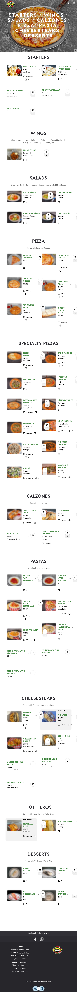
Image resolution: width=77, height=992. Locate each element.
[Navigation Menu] (74, 3)
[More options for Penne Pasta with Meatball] (32, 672)
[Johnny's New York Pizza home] (11, 4)
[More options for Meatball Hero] (43, 823)
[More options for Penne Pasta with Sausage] (67, 652)
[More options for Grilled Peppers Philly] (32, 763)
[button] (21, 74)
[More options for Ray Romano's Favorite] (47, 402)
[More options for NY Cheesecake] (43, 893)
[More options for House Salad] (50, 194)
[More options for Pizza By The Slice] (40, 257)
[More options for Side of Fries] (32, 110)
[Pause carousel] (75, 50)
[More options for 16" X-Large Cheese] (40, 280)
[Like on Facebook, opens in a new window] (35, 939)
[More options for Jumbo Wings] (46, 152)
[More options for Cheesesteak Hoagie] (47, 740)
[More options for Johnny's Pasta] (45, 631)
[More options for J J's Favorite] (44, 381)
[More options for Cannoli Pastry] (40, 870)
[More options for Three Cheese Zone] (43, 512)
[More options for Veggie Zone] (32, 535)
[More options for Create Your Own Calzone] (67, 533)
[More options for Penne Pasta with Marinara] (32, 652)
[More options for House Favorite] (44, 446)
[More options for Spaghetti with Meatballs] (40, 603)
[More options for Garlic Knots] (44, 68)
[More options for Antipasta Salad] (48, 215)
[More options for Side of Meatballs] (67, 91)
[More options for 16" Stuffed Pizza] (43, 306)
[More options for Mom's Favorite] (42, 354)
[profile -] (69, 3)
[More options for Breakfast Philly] (32, 784)
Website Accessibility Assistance (38, 982)
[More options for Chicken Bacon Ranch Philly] (67, 760)
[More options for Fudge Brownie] (74, 893)
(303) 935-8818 (20, 958)
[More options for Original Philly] (41, 714)
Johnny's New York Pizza (57, 949)
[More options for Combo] (45, 470)
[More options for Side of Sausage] (32, 92)
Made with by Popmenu (25, 933)
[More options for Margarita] (46, 425)
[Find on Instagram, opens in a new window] (42, 939)
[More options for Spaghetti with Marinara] (40, 577)
